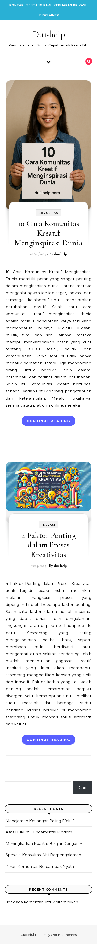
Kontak (16, 5)
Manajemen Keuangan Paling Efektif (40, 820)
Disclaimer (49, 15)
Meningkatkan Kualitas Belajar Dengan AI (45, 843)
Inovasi (48, 524)
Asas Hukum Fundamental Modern (39, 832)
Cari (82, 787)
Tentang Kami (38, 5)
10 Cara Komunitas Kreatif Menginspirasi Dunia (48, 233)
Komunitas (48, 213)
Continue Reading (48, 421)
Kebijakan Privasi (70, 5)
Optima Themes (64, 935)
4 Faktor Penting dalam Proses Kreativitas (48, 544)
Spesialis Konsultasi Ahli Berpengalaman (43, 854)
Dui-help (48, 34)
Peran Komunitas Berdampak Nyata (40, 866)
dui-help (60, 254)
